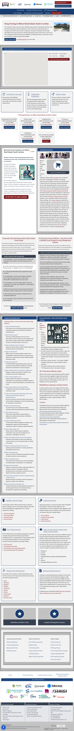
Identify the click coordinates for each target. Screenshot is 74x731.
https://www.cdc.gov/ (12, 335)
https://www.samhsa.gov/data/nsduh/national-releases (50, 411)
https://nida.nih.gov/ (11, 351)
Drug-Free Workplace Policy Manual (13, 550)
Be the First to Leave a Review (16, 197)
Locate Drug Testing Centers (34, 707)
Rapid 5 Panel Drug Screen (36, 656)
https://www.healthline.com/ (13, 377)
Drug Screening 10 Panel (35, 651)
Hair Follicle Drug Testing (35, 642)
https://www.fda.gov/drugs (13, 420)
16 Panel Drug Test (34, 653)
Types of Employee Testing (34, 716)
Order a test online (10, 39)
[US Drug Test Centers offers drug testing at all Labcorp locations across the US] (37, 4)
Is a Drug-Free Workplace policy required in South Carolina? (17, 272)
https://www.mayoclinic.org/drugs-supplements (19, 370)
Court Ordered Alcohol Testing (59, 651)
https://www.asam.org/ (12, 412)
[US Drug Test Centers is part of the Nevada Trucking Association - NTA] (44, 696)
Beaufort (6, 584)
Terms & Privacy (64, 728)
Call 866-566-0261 (66, 16)
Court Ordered (18, 13)
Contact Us (38, 16)
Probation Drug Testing (47, 517)
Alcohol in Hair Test (56, 645)
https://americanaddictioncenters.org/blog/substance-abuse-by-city (20, 476)
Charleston (7, 588)
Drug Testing (20, 10)
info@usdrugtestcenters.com (59, 719)
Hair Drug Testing (9, 515)
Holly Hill (6, 596)
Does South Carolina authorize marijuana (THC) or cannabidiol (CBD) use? (17, 294)
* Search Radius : (63, 53)
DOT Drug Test (8, 544)
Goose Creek (7, 594)
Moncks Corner (8, 597)
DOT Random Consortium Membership (14, 548)
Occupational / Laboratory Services (33, 13)
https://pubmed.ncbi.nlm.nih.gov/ (15, 345)
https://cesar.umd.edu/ (12, 465)
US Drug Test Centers (55, 728)
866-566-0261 (23, 39)
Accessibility (46, 729)
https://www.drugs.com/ (12, 429)
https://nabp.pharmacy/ (12, 459)
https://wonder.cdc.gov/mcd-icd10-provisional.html (50, 416)
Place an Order (56, 13)
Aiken (5, 581)
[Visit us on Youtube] (61, 726)
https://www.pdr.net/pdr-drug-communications (19, 437)
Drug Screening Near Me (57, 653)
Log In (57, 16)
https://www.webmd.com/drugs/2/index (17, 387)
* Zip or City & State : (53, 53)
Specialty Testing (8, 517)
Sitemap (51, 729)
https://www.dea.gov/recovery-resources (17, 446)
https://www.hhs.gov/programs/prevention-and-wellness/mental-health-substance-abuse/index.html (19, 395)
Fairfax (6, 592)
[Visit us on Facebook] (58, 726)
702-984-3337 (56, 718)
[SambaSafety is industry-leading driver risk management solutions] (34, 691)
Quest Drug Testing (12, 642)
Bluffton (6, 586)
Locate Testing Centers (26, 16)
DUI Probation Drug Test (57, 656)
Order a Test (6, 707)
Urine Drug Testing (9, 513)
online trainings (55, 200)
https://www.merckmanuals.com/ (15, 484)
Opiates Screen (33, 645)
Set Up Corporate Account (10, 16)
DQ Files (47, 13)
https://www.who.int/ (11, 362)
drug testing (56, 177)
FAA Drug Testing (55, 648)
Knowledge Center (48, 16)
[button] (3, 727)
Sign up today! (57, 308)
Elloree (6, 590)
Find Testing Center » (61, 2)
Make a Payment (7, 711)
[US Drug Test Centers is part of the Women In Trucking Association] (58, 696)
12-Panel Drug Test (34, 648)
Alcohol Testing (8, 519)
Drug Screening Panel (13, 645)
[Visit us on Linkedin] (64, 726)
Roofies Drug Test (11, 651)
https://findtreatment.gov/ (13, 406)
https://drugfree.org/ (11, 452)
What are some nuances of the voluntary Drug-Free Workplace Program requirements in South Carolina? (18, 290)
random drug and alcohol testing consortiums (55, 191)
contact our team (17, 308)
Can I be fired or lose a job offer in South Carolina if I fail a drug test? (18, 299)
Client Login (6, 719)
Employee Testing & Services (34, 10)
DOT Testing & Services (50, 10)
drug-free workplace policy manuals (58, 196)
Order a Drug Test (9, 127)
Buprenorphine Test (12, 648)
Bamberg (6, 582)
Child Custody (44, 519)
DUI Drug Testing (45, 521)
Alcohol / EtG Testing (32, 712)
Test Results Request (32, 714)
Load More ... (46, 141)
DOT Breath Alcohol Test (10, 546)
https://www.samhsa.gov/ (13, 326)
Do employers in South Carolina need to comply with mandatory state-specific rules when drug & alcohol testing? (18, 261)
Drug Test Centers (56, 659)
